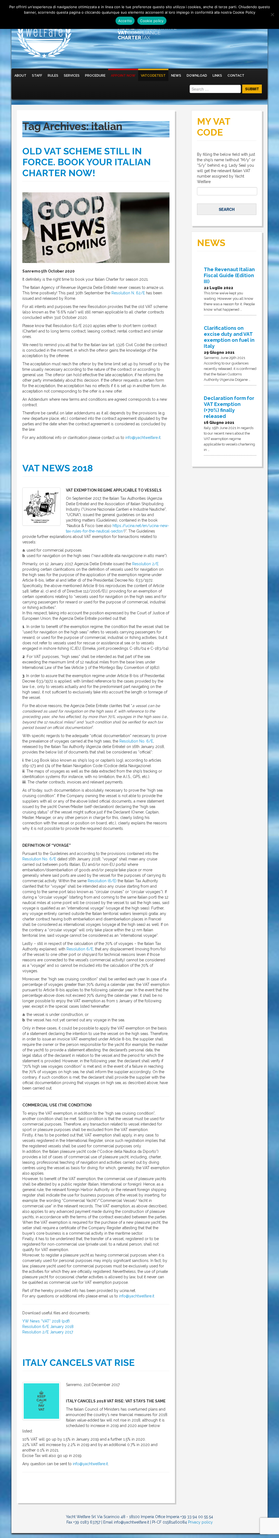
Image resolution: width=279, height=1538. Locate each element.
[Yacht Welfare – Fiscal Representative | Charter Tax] (44, 34)
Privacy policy (200, 1522)
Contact (236, 75)
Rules (53, 75)
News (176, 75)
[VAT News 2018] (41, 506)
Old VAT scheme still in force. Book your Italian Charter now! (86, 162)
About (20, 75)
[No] (272, 14)
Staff (37, 75)
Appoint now (123, 75)
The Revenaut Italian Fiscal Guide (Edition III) (229, 275)
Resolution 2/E (145, 564)
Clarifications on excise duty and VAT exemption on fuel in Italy (229, 337)
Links (217, 75)
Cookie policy (151, 21)
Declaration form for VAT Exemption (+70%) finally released (229, 407)
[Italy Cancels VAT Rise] (41, 1401)
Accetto (125, 21)
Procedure (95, 75)
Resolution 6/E (79, 949)
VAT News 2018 (57, 468)
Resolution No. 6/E (136, 741)
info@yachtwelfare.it (142, 437)
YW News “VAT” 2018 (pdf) (46, 1321)
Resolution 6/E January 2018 (48, 1326)
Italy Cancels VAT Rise (78, 1362)
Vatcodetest (153, 75)
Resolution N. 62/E (128, 293)
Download (197, 75)
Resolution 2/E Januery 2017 (47, 1332)
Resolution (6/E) (102, 881)
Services (72, 75)
